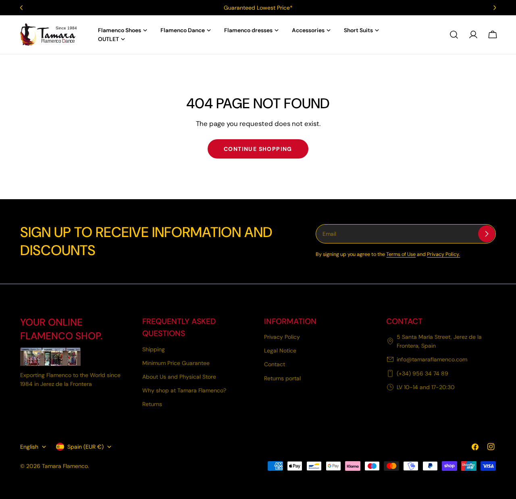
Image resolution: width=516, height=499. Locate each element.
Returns (152, 404)
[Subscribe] (486, 233)
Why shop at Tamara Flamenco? (184, 390)
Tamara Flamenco (65, 466)
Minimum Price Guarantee (176, 363)
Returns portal (282, 378)
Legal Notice (280, 350)
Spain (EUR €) (85, 446)
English (29, 446)
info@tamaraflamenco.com (432, 359)
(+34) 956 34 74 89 (422, 373)
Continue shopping (258, 149)
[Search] (454, 35)
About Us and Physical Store (179, 376)
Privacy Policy (282, 336)
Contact (274, 364)
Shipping (153, 349)
